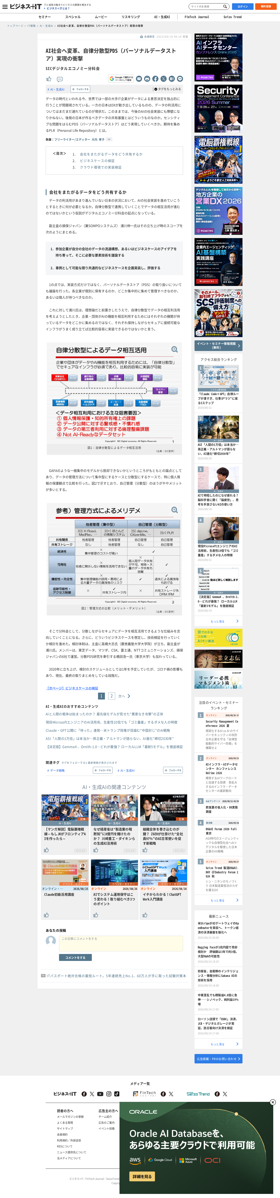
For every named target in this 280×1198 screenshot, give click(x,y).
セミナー (45, 17)
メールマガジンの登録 (70, 1116)
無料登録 (266, 6)
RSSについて (65, 1146)
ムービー (101, 17)
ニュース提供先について (71, 1152)
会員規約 (62, 1134)
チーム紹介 (105, 1116)
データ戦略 (57, 770)
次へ (121, 696)
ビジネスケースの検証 (97, 160)
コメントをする (75, 957)
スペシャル (73, 17)
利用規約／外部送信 (69, 1140)
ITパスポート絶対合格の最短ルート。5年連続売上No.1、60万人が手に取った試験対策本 (116, 975)
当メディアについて (69, 1158)
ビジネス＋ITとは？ (58, 8)
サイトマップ (65, 1128)
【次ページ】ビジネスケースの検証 (72, 688)
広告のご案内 (107, 1122)
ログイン (243, 6)
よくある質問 (65, 1122)
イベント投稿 (107, 1128)
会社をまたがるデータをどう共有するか (111, 154)
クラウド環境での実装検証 (101, 167)
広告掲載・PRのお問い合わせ (217, 1059)
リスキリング (131, 17)
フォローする (82, 89)
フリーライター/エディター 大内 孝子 (79, 139)
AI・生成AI (162, 17)
